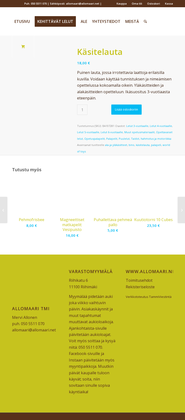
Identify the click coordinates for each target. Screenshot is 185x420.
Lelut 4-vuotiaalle (161, 126)
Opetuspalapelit (94, 138)
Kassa (169, 3)
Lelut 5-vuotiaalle (88, 132)
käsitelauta (143, 145)
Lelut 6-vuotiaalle (112, 132)
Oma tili (137, 3)
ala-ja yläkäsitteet (116, 145)
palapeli (156, 145)
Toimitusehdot (139, 280)
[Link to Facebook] (13, 3)
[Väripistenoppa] (3, 210)
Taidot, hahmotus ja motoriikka (151, 138)
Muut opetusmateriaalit (139, 132)
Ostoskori (153, 3)
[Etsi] (145, 21)
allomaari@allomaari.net (34, 330)
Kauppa (122, 3)
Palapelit (111, 138)
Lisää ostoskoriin (126, 109)
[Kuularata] (181, 210)
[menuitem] (121, 3)
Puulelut (124, 138)
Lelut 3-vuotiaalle (137, 126)
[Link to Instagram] (20, 3)
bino (131, 145)
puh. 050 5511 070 (28, 323)
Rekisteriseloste (140, 286)
